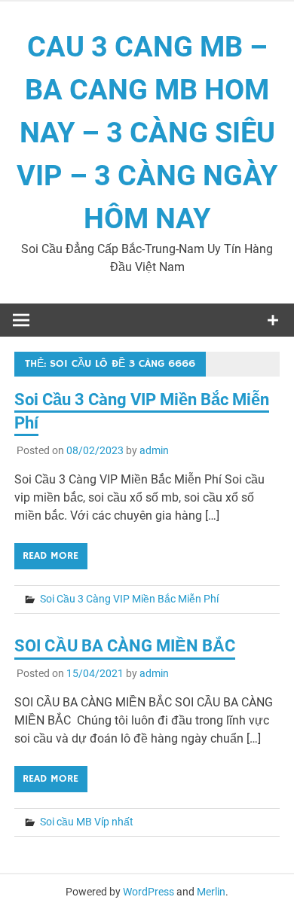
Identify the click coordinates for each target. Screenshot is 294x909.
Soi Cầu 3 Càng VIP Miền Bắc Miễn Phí (129, 599)
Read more (50, 556)
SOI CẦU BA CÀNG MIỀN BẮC (124, 645)
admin (154, 450)
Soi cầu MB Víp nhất (86, 822)
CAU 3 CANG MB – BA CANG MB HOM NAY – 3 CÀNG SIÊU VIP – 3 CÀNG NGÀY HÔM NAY (147, 132)
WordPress (148, 892)
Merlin (211, 892)
